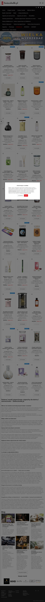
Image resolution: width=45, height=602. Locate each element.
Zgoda (26, 195)
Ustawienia (20, 195)
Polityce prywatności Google (25, 192)
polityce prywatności (12, 190)
